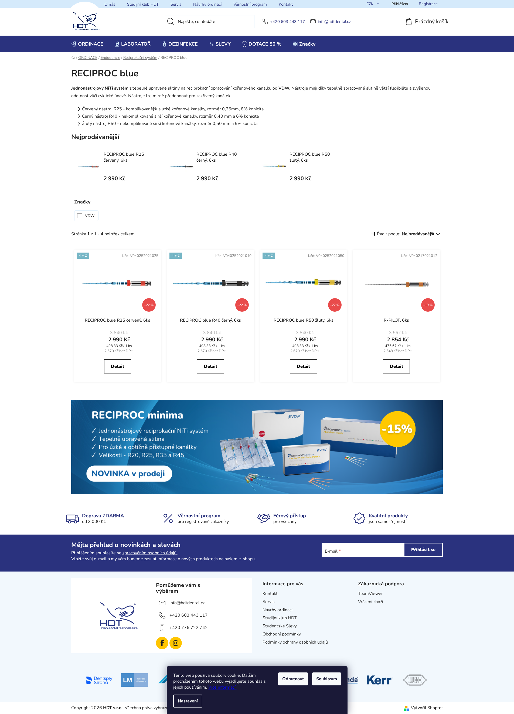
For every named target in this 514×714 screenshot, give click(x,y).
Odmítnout (293, 679)
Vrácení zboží (370, 602)
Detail (117, 366)
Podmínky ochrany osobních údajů (295, 642)
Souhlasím (326, 679)
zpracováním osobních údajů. (150, 553)
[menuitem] (87, 44)
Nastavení (188, 701)
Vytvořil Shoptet (427, 708)
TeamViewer (370, 594)
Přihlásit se (423, 550)
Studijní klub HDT (143, 4)
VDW (90, 215)
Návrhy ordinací (207, 4)
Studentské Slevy (280, 626)
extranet (366, 610)
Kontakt (286, 4)
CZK (370, 3)
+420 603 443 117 (287, 22)
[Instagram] (175, 643)
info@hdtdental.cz (334, 22)
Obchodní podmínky (282, 634)
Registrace (428, 3)
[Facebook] (162, 643)
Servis (176, 4)
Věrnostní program (250, 4)
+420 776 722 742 (188, 628)
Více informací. (222, 687)
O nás (109, 4)
